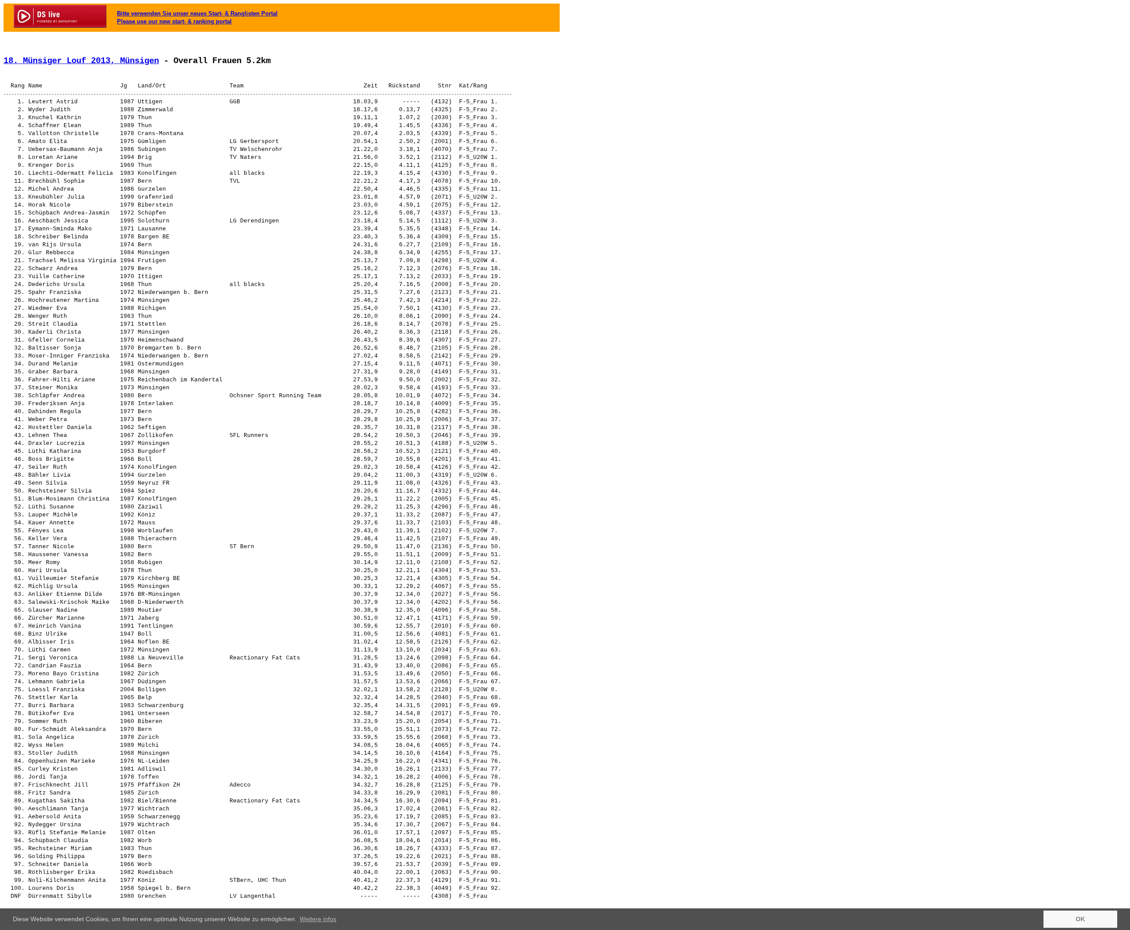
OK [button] (1080, 918)
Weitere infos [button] (318, 918)
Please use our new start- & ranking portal (174, 21)
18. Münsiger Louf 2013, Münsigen (81, 61)
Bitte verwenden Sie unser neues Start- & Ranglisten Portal (197, 13)
